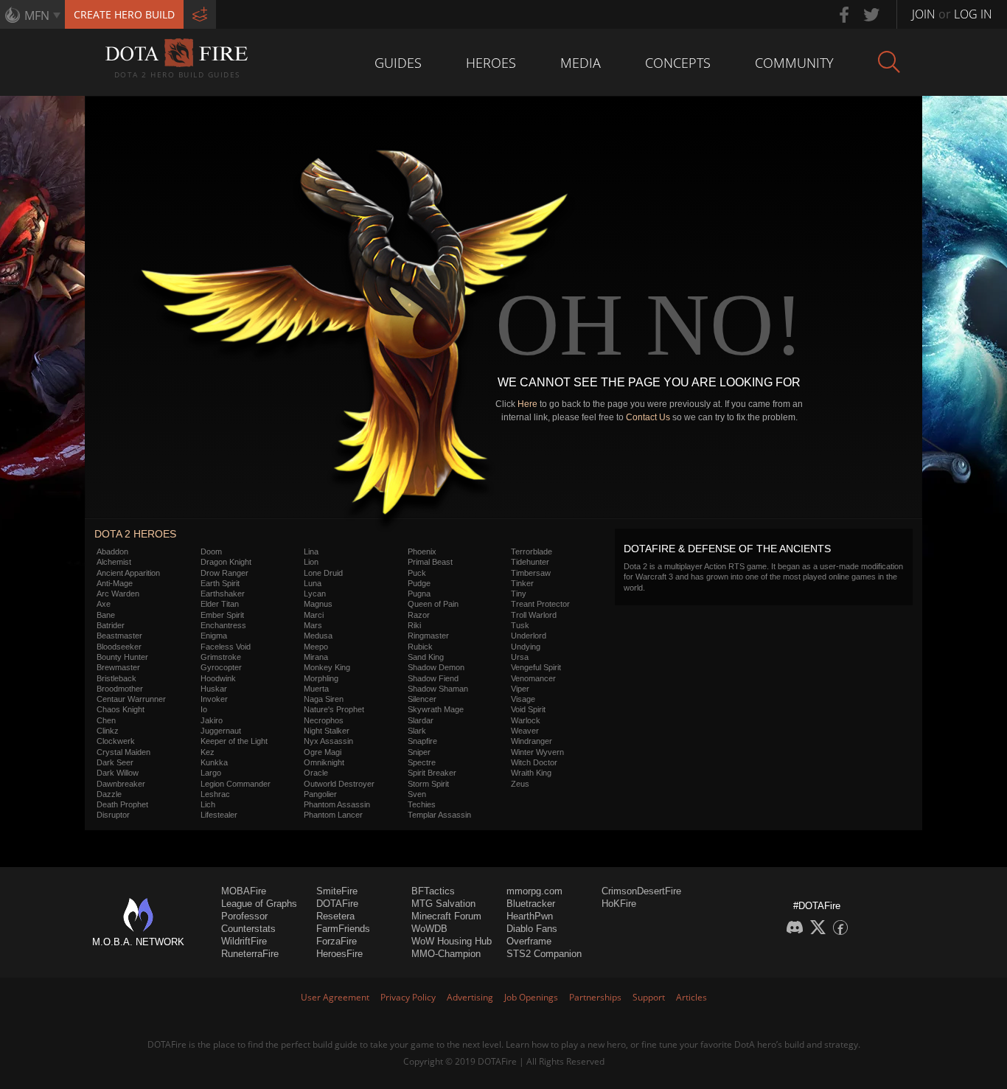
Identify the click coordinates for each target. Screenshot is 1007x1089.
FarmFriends (343, 928)
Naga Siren (324, 699)
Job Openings (531, 997)
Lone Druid (323, 572)
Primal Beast (430, 561)
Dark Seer (115, 762)
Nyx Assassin (328, 741)
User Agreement (335, 997)
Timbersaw (531, 572)
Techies (422, 804)
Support (649, 997)
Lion (311, 561)
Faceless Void (226, 646)
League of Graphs (259, 903)
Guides (398, 63)
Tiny (518, 593)
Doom (211, 551)
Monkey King (327, 667)
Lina (311, 551)
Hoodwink (218, 678)
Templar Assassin (439, 814)
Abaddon (112, 551)
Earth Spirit (220, 583)
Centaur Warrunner (131, 699)
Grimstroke (221, 657)
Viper (520, 688)
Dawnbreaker (121, 783)
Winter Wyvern (537, 752)
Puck (417, 572)
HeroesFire (339, 953)
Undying (525, 646)
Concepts (678, 63)
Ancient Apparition (128, 572)
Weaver (525, 730)
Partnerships (595, 997)
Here (527, 404)
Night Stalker (326, 730)
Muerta (316, 688)
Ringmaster (428, 635)
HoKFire (619, 903)
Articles (691, 997)
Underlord (528, 635)
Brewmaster (118, 667)
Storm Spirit (428, 783)
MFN (36, 15)
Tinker (522, 583)
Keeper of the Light (234, 741)
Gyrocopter (221, 667)
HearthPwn (529, 916)
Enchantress (223, 625)
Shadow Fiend (433, 678)
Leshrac (215, 794)
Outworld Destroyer (339, 783)
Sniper (419, 752)
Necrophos (324, 720)
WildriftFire (244, 941)
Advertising (470, 997)
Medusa (318, 635)
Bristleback (116, 678)
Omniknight (324, 762)
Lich (208, 804)
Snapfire (422, 741)
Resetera (335, 916)
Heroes (491, 63)
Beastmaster (119, 635)
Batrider (111, 625)
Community (794, 63)
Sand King (426, 657)
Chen (106, 720)
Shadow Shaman (438, 688)
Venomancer (533, 678)
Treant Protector (540, 603)
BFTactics (433, 891)
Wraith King (531, 772)
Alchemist (114, 561)
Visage (523, 699)
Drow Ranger (224, 572)
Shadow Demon (436, 667)
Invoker (214, 699)
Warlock (525, 720)
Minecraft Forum (446, 916)
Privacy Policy (408, 997)
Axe (104, 603)
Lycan (315, 593)
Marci (314, 614)
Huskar (214, 688)
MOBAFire (243, 891)
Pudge (419, 583)
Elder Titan (220, 603)
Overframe (528, 941)
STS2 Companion (544, 953)
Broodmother (120, 688)
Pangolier (320, 794)
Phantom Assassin (337, 804)
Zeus (520, 783)
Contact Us (648, 417)
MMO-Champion (446, 953)
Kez (208, 752)
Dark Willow (118, 772)
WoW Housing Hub (451, 941)
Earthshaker (223, 593)
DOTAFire (337, 903)
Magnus (318, 603)
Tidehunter (530, 561)
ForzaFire (336, 941)
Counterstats (248, 928)
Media (580, 63)
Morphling (321, 678)
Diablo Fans (531, 928)
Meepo (316, 646)
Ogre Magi (322, 752)
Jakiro (212, 720)
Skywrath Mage (436, 709)
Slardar (420, 720)
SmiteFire (337, 891)
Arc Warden (118, 593)
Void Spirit (528, 709)
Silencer (422, 699)
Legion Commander (236, 783)
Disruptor (113, 814)
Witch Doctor (534, 762)
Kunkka (214, 762)
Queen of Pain (433, 603)
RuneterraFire (250, 953)
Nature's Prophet (334, 709)
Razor (419, 614)
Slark (417, 730)
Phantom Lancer (333, 814)
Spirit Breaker (432, 772)
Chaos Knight (120, 709)
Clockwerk (116, 741)
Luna (312, 583)
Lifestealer (219, 814)
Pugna (419, 593)
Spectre (422, 762)
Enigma (214, 635)
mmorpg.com (534, 891)
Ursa (520, 657)
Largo (211, 772)
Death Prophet (122, 804)
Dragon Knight (226, 561)
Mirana (316, 657)
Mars (313, 625)
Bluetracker (530, 903)
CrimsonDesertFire (641, 891)
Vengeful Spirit (536, 667)
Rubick (420, 646)
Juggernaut (221, 730)
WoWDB (429, 928)
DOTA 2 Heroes (135, 534)
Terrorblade (531, 551)
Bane (106, 614)
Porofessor (244, 916)
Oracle (316, 772)
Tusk (520, 625)
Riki (414, 625)
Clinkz (108, 730)
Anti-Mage (115, 583)
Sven (417, 794)
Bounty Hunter (122, 657)
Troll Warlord (534, 614)
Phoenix (422, 551)
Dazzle (109, 794)
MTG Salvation (443, 903)
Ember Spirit (222, 614)
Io (204, 709)
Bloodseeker (119, 646)
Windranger (531, 741)
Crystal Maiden (123, 752)
